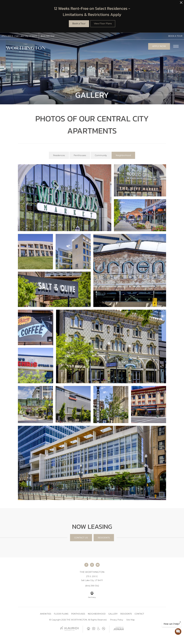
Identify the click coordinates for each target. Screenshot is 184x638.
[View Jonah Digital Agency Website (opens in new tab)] (118, 629)
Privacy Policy (116, 620)
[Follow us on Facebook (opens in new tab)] (86, 565)
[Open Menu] (176, 46)
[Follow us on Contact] (98, 565)
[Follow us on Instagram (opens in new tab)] (92, 565)
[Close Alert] (181, 3)
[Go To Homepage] (25, 48)
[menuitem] (46, 614)
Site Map (130, 620)
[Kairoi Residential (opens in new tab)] (69, 630)
